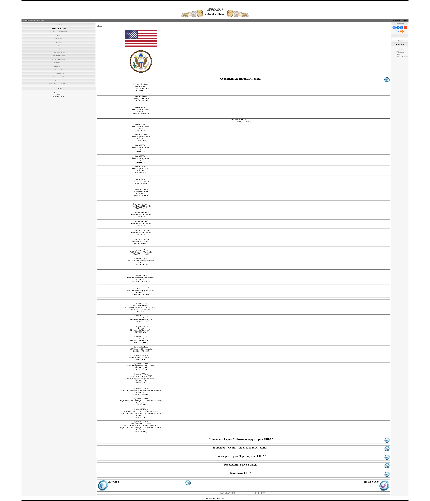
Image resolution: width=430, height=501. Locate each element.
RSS (42, 20)
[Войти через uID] (394, 27)
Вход (38, 20)
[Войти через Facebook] (401, 27)
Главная (24, 20)
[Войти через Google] (398, 31)
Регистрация (32, 20)
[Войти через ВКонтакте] (398, 27)
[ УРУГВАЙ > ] (262, 493)
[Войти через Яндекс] (405, 27)
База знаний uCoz (402, 56)
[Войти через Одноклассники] (402, 31)
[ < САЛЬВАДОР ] (226, 493)
